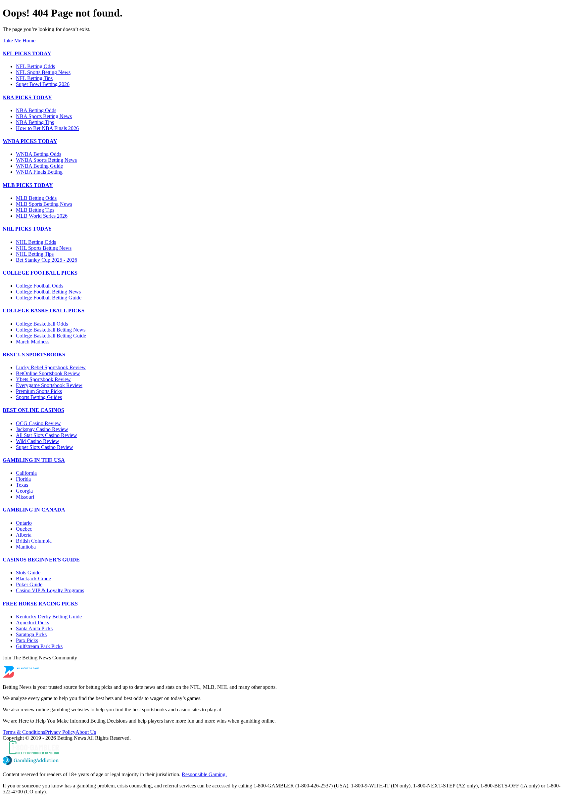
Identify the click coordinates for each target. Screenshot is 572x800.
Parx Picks (27, 640)
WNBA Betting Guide (39, 166)
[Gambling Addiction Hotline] (286, 761)
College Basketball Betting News (50, 330)
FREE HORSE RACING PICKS (40, 603)
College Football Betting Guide (48, 297)
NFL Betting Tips (34, 78)
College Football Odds (39, 286)
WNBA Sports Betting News (46, 160)
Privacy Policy (60, 732)
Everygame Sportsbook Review (49, 385)
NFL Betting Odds (35, 66)
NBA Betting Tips (35, 122)
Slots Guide (28, 572)
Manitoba (26, 547)
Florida (23, 479)
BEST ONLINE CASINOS (33, 410)
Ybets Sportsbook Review (43, 379)
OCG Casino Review (38, 423)
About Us (85, 732)
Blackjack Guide (33, 578)
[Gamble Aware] (286, 748)
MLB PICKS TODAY (28, 185)
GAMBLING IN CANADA (34, 509)
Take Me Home (19, 40)
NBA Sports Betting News (44, 116)
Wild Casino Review (37, 441)
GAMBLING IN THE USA (34, 460)
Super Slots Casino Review (44, 447)
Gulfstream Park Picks (39, 646)
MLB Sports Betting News (44, 204)
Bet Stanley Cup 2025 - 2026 (46, 260)
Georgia (24, 491)
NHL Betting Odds (36, 242)
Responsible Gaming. (204, 774)
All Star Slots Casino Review (46, 435)
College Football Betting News (48, 291)
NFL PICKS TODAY (27, 53)
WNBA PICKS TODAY (30, 141)
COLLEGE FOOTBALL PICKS (40, 273)
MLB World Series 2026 (42, 216)
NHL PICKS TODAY (27, 229)
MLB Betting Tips (35, 210)
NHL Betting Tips (35, 254)
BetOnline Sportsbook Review (48, 373)
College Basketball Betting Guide (51, 335)
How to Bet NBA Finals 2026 (47, 128)
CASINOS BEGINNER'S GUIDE (41, 559)
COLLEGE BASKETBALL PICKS (43, 310)
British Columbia (34, 541)
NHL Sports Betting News (44, 248)
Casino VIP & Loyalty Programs (50, 590)
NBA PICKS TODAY (27, 97)
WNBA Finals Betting (39, 172)
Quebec (24, 529)
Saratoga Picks (31, 634)
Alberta (23, 535)
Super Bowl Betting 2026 (43, 84)
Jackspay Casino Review (42, 429)
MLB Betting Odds (36, 198)
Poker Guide (29, 584)
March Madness (32, 341)
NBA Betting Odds (36, 110)
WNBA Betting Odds (38, 154)
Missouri (25, 497)
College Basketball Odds (42, 324)
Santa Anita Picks (34, 628)
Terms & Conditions (24, 732)
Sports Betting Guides (39, 397)
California (26, 473)
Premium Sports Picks (39, 391)
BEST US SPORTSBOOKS (34, 354)
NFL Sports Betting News (43, 72)
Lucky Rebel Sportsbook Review (51, 367)
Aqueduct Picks (32, 622)
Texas (22, 485)
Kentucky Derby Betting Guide (49, 616)
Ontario (24, 523)
